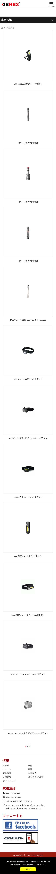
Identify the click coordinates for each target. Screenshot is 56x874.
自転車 (6, 765)
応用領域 (7, 777)
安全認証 (7, 773)
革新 (30, 769)
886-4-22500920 (13, 793)
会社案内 (32, 773)
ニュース (7, 769)
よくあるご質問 (35, 777)
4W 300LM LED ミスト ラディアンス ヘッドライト (28, 733)
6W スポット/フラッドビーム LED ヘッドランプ (28, 438)
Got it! (28, 869)
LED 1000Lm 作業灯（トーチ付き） (28, 84)
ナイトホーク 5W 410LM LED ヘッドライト (28, 674)
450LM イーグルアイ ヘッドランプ (28, 379)
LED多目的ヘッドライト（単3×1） (28, 556)
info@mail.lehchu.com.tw (19, 801)
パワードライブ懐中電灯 (28, 143)
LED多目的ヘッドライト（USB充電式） (28, 615)
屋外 (30, 765)
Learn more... (40, 865)
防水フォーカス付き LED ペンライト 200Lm (28, 320)
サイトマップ (9, 780)
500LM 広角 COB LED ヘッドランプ (28, 497)
